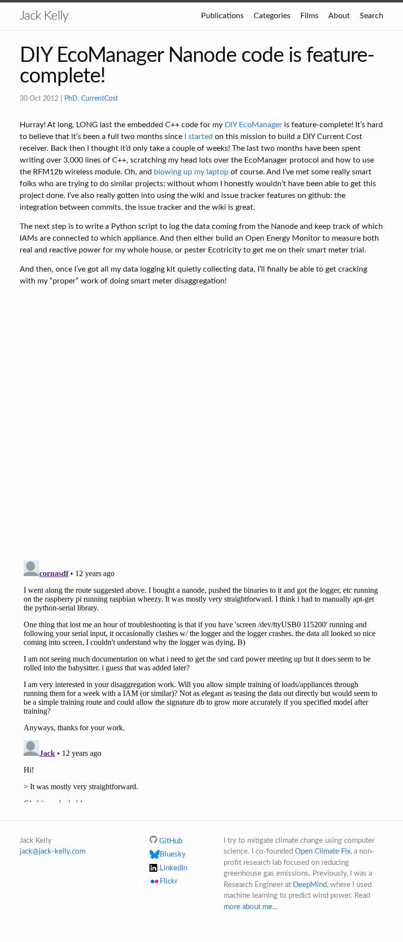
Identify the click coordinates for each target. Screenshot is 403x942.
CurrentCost (99, 98)
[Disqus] (201, 424)
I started (198, 136)
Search (371, 16)
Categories (272, 16)
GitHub (170, 841)
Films (309, 16)
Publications (222, 16)
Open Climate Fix (322, 851)
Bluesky (173, 854)
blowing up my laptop (191, 172)
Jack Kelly (44, 15)
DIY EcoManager (253, 125)
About (339, 16)
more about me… (251, 907)
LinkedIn (173, 868)
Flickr (168, 882)
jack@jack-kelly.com (53, 851)
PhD (71, 98)
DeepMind (310, 884)
